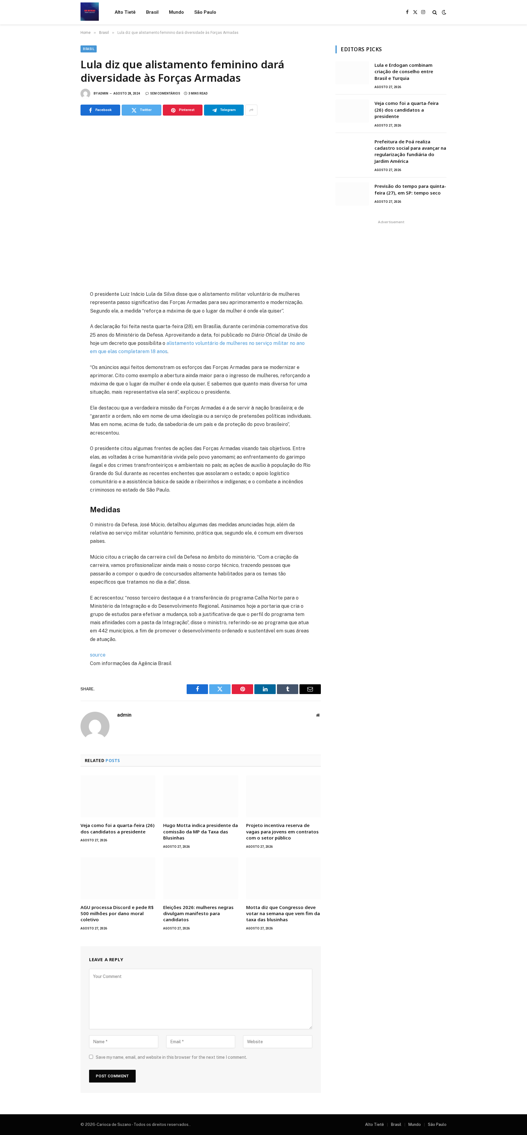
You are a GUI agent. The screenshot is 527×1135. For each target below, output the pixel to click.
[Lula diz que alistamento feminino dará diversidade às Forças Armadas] (201, 201)
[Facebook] (59, 310)
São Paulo (205, 12)
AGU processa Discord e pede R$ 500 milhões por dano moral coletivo (117, 913)
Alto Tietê (125, 12)
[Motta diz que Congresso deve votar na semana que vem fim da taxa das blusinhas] (283, 878)
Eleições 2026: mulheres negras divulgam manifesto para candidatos (198, 913)
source (98, 655)
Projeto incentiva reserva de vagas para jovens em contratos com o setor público (282, 831)
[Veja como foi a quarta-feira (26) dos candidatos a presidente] (118, 796)
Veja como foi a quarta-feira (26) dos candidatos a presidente (118, 828)
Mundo (176, 12)
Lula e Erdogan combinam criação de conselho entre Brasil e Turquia (404, 71)
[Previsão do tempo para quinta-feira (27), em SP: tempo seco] (352, 194)
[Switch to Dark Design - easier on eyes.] (443, 12)
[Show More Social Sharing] (251, 110)
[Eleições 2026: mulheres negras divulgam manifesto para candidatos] (200, 878)
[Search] (434, 12)
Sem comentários (165, 93)
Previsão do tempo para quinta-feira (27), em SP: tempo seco (410, 189)
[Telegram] (59, 364)
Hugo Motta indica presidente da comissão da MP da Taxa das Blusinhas (200, 831)
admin (103, 93)
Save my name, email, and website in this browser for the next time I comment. (171, 1057)
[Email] (59, 377)
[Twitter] (59, 323)
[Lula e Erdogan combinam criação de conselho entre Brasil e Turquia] (352, 72)
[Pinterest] (59, 350)
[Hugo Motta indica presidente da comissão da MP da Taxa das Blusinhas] (200, 796)
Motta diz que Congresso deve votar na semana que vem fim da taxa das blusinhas (283, 913)
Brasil (152, 12)
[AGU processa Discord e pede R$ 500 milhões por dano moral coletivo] (118, 878)
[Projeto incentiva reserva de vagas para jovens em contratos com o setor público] (283, 796)
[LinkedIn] (59, 337)
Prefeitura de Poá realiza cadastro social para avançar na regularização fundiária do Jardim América (410, 151)
